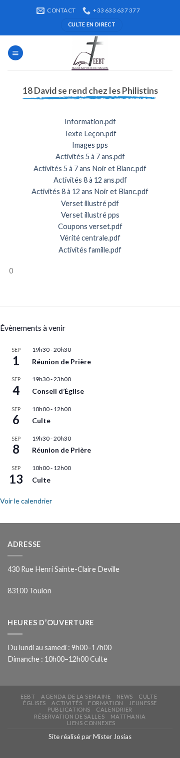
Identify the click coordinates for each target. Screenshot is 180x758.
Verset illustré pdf (90, 203)
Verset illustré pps (90, 215)
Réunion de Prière (61, 361)
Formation (106, 703)
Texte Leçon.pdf (90, 133)
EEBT (27, 696)
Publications (69, 709)
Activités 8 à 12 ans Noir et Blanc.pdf (90, 191)
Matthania (128, 716)
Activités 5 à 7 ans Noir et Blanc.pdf (90, 168)
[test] (90, 52)
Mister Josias (112, 737)
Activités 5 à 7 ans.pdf (90, 156)
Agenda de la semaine (75, 696)
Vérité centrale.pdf (90, 238)
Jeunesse (142, 703)
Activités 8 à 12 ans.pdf (90, 180)
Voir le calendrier (26, 501)
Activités (67, 703)
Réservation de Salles (69, 716)
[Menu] (15, 52)
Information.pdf (90, 121)
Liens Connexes (91, 723)
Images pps (90, 145)
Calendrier (114, 709)
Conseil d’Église (58, 391)
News (124, 696)
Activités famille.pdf (90, 250)
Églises (34, 703)
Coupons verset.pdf (90, 226)
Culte (41, 420)
